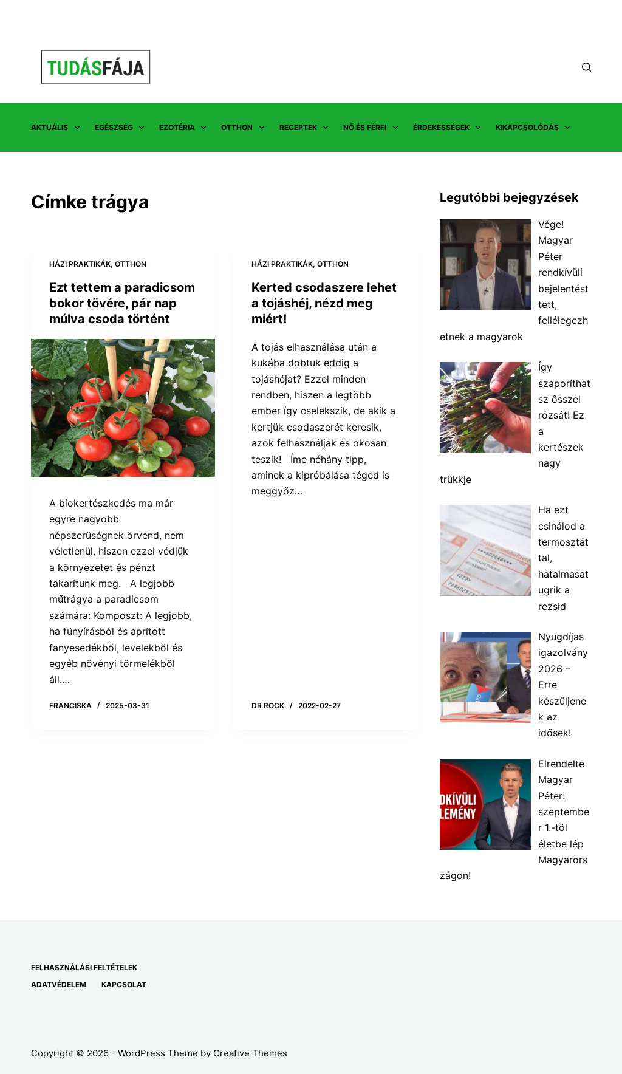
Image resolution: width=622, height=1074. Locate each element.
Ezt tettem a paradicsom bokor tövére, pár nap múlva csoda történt (122, 303)
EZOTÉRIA (177, 127)
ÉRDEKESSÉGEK (441, 127)
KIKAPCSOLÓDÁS (527, 127)
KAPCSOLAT (123, 984)
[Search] (586, 67)
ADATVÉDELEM (58, 984)
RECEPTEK (298, 127)
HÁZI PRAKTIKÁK (80, 263)
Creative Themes (250, 1053)
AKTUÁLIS (49, 127)
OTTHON (237, 127)
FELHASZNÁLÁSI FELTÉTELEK (84, 967)
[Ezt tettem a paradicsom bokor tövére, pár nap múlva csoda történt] (123, 408)
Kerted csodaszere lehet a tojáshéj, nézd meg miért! (324, 303)
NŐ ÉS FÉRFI (364, 127)
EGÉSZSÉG (114, 127)
